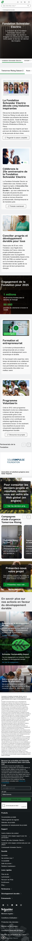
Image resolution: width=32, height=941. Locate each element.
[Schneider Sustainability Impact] (16, 651)
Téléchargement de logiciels (10, 820)
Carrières (4, 855)
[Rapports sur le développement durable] (16, 625)
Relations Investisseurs (8, 866)
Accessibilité (5, 861)
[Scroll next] (29, 519)
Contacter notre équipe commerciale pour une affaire (15, 843)
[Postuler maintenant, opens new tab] (16, 206)
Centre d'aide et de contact (10, 833)
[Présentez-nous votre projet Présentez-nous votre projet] (16, 585)
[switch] (3, 937)
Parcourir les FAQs (7, 879)
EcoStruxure (5, 882)
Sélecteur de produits (8, 822)
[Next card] (29, 446)
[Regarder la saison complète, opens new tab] (16, 137)
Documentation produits (8, 817)
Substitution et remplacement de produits (14, 825)
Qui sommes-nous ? (7, 858)
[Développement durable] (2, 10)
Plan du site (5, 874)
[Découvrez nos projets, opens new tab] (16, 435)
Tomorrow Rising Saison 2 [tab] (12, 71)
